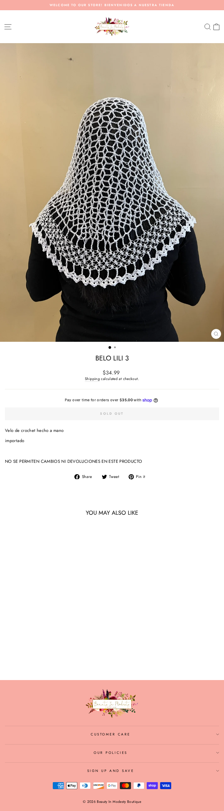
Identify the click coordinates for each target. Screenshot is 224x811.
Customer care (110, 734)
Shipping (92, 378)
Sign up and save (110, 770)
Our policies (110, 752)
